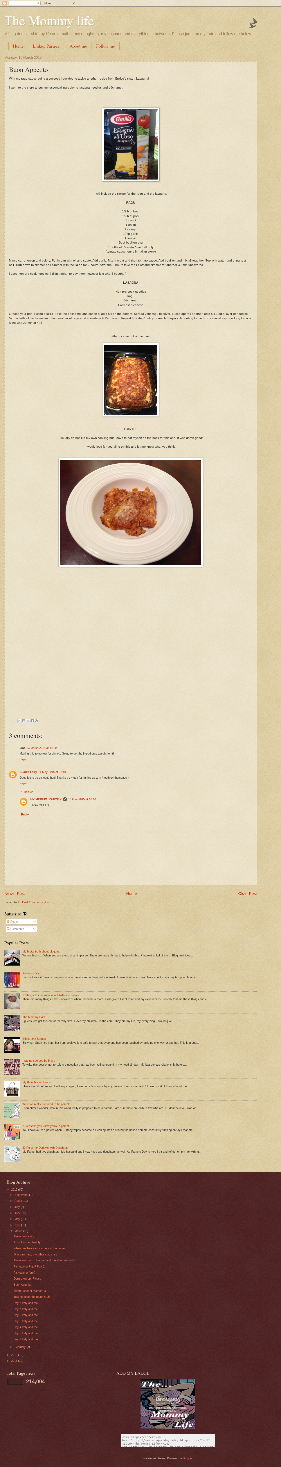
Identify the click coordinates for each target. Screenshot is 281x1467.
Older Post (247, 893)
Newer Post (14, 893)
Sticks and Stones (34, 1038)
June (18, 1213)
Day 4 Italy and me (26, 1327)
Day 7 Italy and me (26, 1309)
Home (18, 46)
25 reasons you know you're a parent (45, 1126)
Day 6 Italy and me (26, 1315)
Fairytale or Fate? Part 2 (29, 1266)
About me (78, 46)
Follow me (105, 46)
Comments (16, 929)
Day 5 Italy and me (26, 1321)
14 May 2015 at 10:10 (82, 799)
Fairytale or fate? (24, 1272)
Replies (28, 791)
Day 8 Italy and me (26, 1303)
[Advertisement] (130, 681)
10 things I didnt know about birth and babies (50, 995)
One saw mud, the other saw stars (35, 1254)
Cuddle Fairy (28, 772)
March (18, 1231)
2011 (14, 1360)
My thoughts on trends (36, 1082)
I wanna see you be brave (38, 1060)
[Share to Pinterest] (36, 721)
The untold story (24, 1236)
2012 (14, 1355)
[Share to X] (28, 721)
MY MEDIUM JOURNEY (46, 799)
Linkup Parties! (47, 46)
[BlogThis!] (24, 721)
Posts (13, 921)
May (17, 1219)
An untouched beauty (27, 1242)
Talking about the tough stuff (32, 1296)
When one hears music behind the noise (39, 1248)
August (19, 1200)
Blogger (187, 1458)
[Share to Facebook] (32, 721)
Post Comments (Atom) (37, 902)
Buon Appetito (22, 1284)
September (21, 1194)
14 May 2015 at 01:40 (52, 772)
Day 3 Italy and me (26, 1333)
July (17, 1207)
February (20, 1347)
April (17, 1225)
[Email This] (19, 721)
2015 (14, 1189)
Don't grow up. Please (27, 1278)
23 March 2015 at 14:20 (42, 748)
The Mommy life (49, 20)
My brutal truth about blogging (41, 951)
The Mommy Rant (33, 1017)
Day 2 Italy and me (26, 1339)
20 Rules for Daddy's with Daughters (45, 1147)
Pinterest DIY (31, 973)
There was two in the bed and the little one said (44, 1260)
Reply (23, 759)
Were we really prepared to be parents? (47, 1104)
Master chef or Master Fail (30, 1291)
